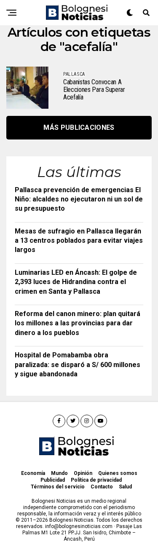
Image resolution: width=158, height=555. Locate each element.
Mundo (59, 473)
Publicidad (52, 480)
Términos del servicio (58, 487)
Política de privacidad (96, 480)
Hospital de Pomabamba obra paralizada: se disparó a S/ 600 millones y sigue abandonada (77, 364)
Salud (125, 487)
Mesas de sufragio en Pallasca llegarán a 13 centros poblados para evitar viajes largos (79, 240)
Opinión (83, 473)
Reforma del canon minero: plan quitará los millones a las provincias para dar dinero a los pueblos (77, 323)
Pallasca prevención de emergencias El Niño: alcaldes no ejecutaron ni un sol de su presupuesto (79, 199)
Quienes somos (117, 473)
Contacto (102, 487)
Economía (33, 473)
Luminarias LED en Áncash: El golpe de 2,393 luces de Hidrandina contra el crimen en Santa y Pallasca (76, 281)
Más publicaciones (78, 127)
